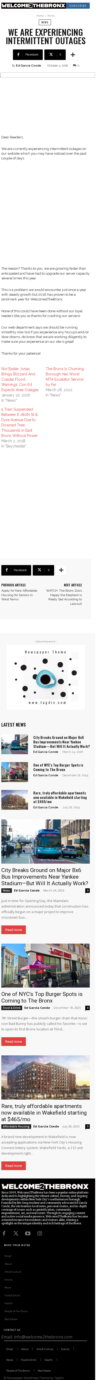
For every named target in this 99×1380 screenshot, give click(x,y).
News (51, 15)
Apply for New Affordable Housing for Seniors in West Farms (19, 595)
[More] (72, 54)
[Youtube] (27, 1233)
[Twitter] (15, 1233)
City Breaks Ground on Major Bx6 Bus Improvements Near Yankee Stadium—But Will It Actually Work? (61, 741)
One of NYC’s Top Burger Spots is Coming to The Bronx (58, 767)
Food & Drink (12, 1008)
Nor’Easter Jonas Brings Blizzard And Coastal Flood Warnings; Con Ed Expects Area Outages (20, 379)
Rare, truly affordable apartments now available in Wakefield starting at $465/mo (60, 797)
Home (40, 15)
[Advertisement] (49, 217)
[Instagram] (39, 1233)
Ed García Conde (28, 65)
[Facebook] (4, 1233)
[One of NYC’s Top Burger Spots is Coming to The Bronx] (14, 772)
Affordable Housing (16, 1126)
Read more (13, 930)
